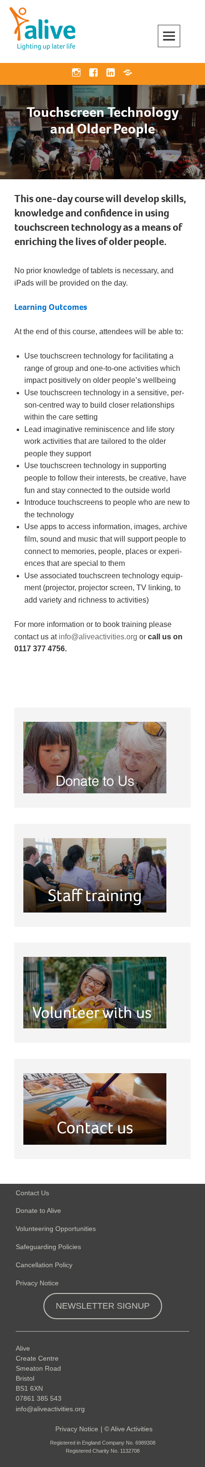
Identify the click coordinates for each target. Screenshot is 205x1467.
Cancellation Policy (44, 1265)
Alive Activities (132, 1429)
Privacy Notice (37, 1283)
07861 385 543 (39, 1398)
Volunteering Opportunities (56, 1228)
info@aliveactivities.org (98, 637)
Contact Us (32, 1193)
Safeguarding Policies (48, 1247)
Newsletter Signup (103, 1306)
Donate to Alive (38, 1210)
